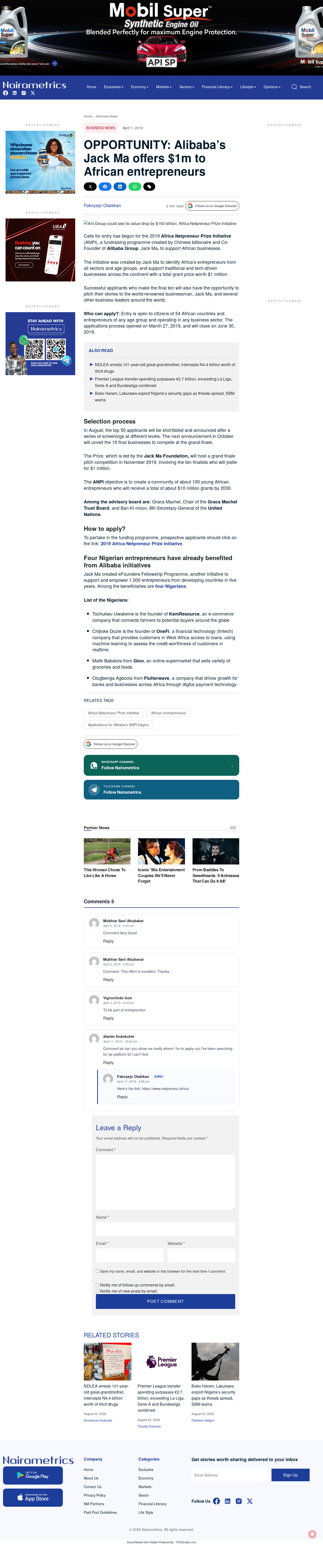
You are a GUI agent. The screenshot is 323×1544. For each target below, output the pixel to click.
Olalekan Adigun (203, 1420)
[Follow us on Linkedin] (14, 92)
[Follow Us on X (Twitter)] (249, 1500)
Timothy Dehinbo (149, 1426)
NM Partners (94, 1503)
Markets (145, 1486)
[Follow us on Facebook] (5, 92)
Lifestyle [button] (246, 86)
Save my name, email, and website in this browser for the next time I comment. (163, 1271)
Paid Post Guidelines (100, 1512)
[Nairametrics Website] (34, 84)
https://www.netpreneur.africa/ (165, 1088)
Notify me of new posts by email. (129, 1291)
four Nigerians (170, 586)
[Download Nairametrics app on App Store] (33, 1498)
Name (102, 1217)
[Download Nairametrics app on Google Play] (33, 1475)
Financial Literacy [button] (216, 86)
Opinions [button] (271, 86)
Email (102, 1243)
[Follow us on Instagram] (23, 92)
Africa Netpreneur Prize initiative (113, 712)
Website (176, 1243)
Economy (146, 1478)
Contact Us (92, 1486)
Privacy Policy (95, 1495)
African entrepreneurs (168, 712)
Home (91, 86)
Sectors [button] (185, 86)
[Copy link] (149, 186)
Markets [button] (162, 86)
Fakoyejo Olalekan (102, 205)
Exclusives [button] (112, 86)
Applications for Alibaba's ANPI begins (118, 724)
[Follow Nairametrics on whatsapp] (40, 343)
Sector (144, 1495)
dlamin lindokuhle (118, 1036)
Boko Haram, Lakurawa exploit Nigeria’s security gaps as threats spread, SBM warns (213, 1395)
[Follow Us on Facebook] (216, 1500)
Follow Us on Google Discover (216, 206)
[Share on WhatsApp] (134, 186)
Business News (107, 116)
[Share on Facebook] (105, 186)
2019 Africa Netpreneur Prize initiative (141, 543)
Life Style (146, 1512)
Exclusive (146, 1469)
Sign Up (290, 1475)
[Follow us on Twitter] (32, 92)
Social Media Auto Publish (142, 1542)
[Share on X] (90, 186)
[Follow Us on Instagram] (238, 1500)
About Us (91, 1478)
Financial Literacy (153, 1503)
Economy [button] (138, 86)
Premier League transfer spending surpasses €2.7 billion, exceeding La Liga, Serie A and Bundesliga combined (161, 1398)
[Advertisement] (282, 206)
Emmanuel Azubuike (98, 1420)
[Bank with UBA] (40, 249)
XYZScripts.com (186, 1542)
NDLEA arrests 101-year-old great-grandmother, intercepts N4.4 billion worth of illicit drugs (106, 1395)
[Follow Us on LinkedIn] (227, 1500)
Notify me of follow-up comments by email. (137, 1285)
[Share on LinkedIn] (120, 186)
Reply (108, 941)
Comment (106, 1149)
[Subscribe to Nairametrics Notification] (312, 1534)
